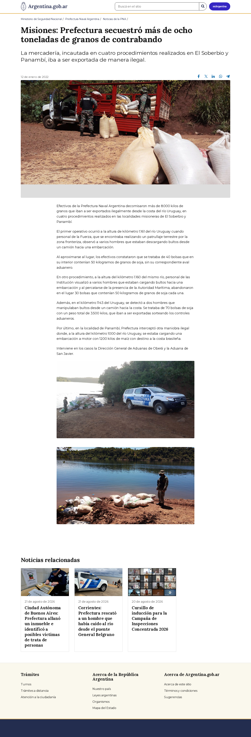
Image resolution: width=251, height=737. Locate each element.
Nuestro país (101, 689)
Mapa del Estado (104, 708)
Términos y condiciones (180, 690)
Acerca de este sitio (177, 684)
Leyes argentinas (104, 695)
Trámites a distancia (35, 690)
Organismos (101, 701)
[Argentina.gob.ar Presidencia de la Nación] (44, 6)
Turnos (26, 684)
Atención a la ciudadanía (38, 697)
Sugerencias (173, 697)
